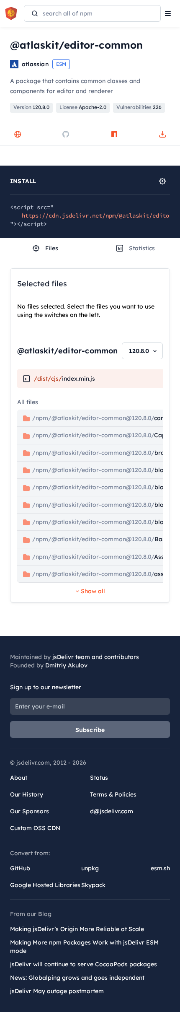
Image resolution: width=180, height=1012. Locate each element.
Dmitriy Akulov (66, 665)
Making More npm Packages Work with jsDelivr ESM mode (84, 947)
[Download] (162, 134)
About (18, 777)
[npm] (114, 134)
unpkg (90, 868)
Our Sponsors (29, 811)
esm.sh (160, 868)
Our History (26, 794)
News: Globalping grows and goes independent (77, 977)
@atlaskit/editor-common (67, 350)
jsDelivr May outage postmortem (57, 991)
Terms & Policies (113, 794)
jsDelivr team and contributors (95, 657)
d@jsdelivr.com (111, 811)
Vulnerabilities (139, 107)
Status (99, 777)
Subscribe (90, 730)
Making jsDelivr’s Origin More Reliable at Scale (77, 929)
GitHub (20, 868)
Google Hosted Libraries (45, 885)
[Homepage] (17, 134)
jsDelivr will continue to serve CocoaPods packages (83, 964)
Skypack (93, 885)
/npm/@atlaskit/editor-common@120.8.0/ (99, 418)
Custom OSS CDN (35, 828)
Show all (92, 591)
